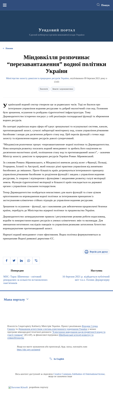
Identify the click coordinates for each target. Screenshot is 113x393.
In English (59, 359)
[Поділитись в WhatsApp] (28, 260)
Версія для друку (99, 251)
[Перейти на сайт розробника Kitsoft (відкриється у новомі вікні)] (18, 387)
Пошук (105, 5)
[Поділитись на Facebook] (6, 260)
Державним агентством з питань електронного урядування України (52, 329)
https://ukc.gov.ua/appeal (28, 349)
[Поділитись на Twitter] (14, 260)
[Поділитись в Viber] (36, 260)
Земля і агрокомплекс (62, 89)
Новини (9, 48)
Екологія (44, 89)
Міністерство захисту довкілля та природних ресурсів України (37, 78)
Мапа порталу (14, 299)
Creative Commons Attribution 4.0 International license (79, 374)
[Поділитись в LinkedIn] (21, 260)
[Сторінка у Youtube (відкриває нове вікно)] (61, 365)
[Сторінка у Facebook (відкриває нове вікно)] (51, 365)
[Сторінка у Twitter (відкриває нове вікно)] (56, 365)
